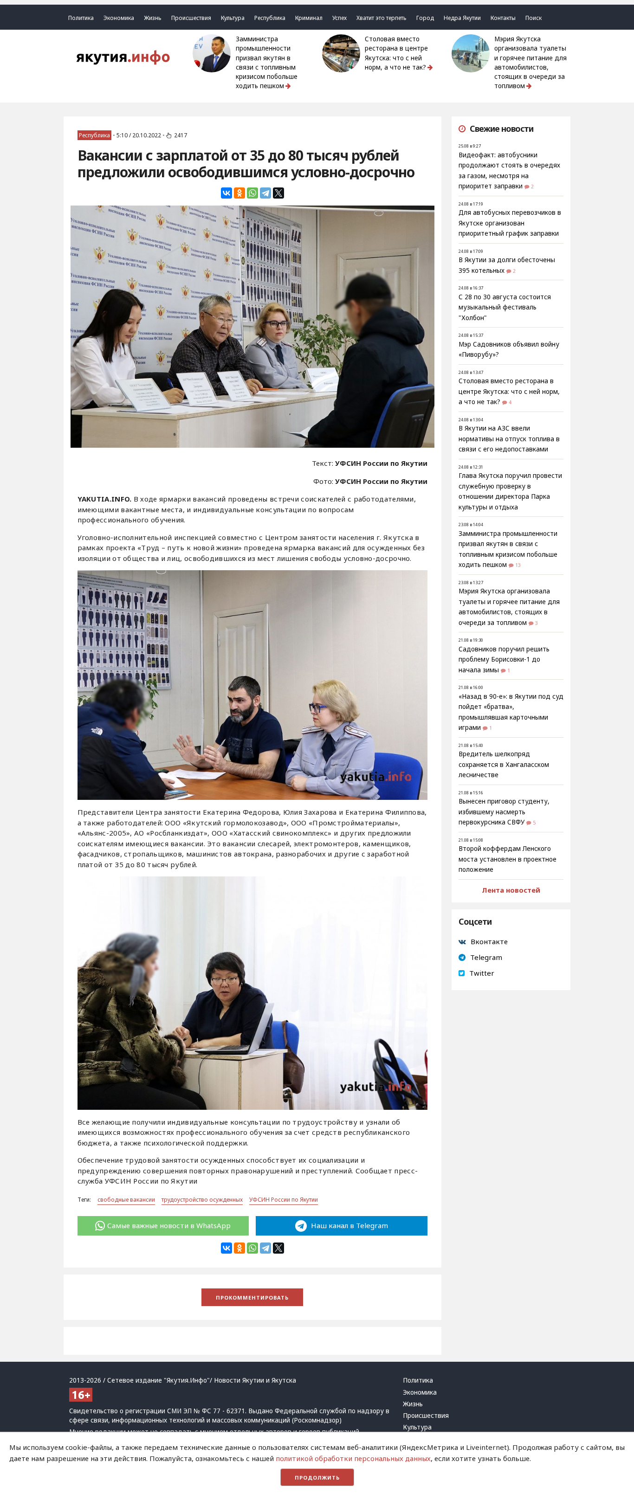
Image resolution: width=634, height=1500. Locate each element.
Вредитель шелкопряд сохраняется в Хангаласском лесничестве (504, 764)
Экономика (119, 18)
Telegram (486, 957)
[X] (278, 193)
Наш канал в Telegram (348, 1225)
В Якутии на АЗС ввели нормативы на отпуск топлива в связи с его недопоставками (509, 438)
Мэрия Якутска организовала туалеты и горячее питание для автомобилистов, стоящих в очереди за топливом (530, 62)
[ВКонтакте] (226, 193)
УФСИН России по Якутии (283, 1200)
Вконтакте (489, 941)
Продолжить (317, 1477)
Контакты (503, 18)
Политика (81, 18)
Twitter (481, 973)
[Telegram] (265, 193)
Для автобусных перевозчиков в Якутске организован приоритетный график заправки (510, 223)
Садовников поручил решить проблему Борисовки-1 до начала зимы (504, 659)
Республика (269, 18)
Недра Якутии (462, 18)
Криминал (309, 18)
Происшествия (191, 18)
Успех (339, 18)
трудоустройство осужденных (202, 1200)
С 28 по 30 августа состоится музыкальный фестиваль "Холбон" (505, 307)
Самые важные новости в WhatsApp (169, 1225)
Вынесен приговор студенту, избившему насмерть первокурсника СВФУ (504, 811)
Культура (233, 18)
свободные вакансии (126, 1200)
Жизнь (153, 18)
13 (518, 565)
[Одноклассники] (239, 193)
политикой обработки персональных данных (353, 1458)
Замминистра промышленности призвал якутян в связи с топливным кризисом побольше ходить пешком (267, 62)
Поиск (533, 18)
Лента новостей (511, 890)
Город (425, 18)
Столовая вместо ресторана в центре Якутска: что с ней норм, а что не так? (396, 53)
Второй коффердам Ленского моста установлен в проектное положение (507, 859)
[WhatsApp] (252, 193)
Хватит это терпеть (381, 18)
